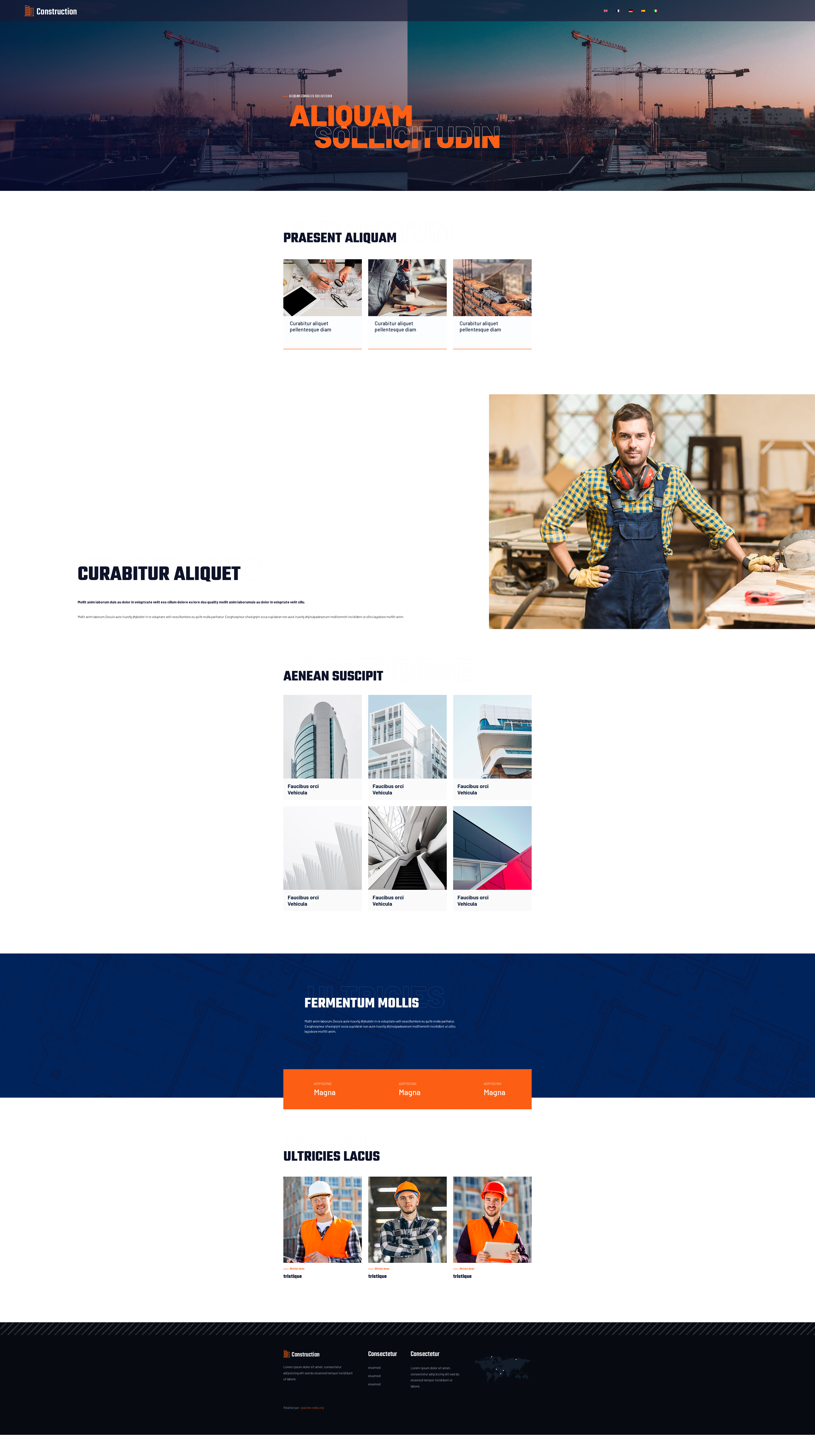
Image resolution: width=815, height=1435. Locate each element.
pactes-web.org (312, 1407)
